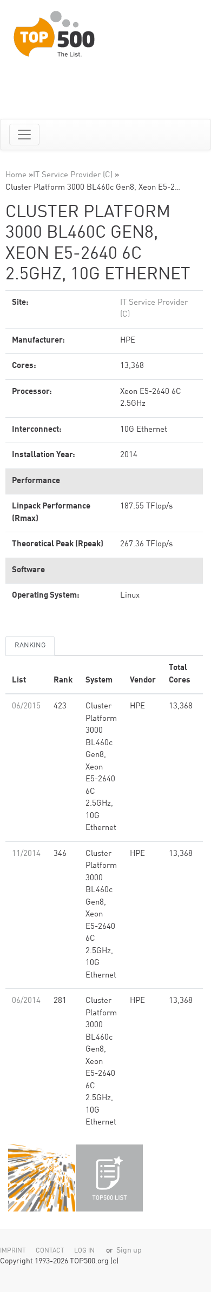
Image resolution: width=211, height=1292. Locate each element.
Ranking (30, 645)
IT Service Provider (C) (73, 175)
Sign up (129, 1250)
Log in (84, 1251)
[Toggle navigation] (24, 134)
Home (16, 175)
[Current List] (109, 1177)
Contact (50, 1251)
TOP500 (41, 1177)
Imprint (13, 1251)
